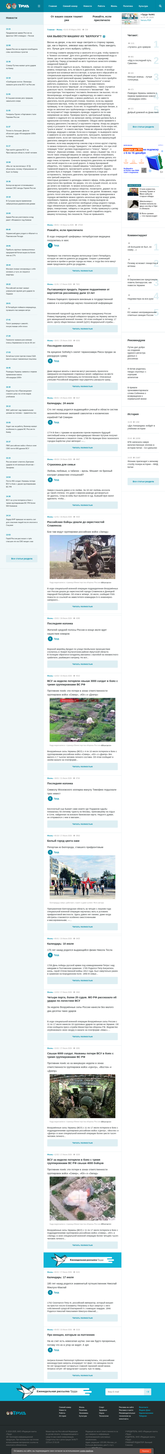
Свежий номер (70, 6)
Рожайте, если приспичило (102, 18)
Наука (101, 1413)
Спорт (101, 1407)
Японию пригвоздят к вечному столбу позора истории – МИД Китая (143, 464)
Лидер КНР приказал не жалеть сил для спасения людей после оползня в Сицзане (21, 522)
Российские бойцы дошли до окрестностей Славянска (75, 524)
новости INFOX (134, 185)
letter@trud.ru (97, 1448)
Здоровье (103, 1410)
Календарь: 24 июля (60, 403)
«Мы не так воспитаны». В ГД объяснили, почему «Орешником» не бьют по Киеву (21, 169)
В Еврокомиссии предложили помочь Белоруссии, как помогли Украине (142, 282)
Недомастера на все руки (140, 299)
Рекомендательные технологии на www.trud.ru (127, 1416)
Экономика (83, 1413)
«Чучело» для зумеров (139, 47)
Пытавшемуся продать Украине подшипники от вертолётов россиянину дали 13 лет (78, 291)
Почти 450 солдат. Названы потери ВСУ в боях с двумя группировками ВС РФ (21, 484)
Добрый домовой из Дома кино (143, 112)
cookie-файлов (86, 1451)
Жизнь (114, 6)
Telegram (143, 1416)
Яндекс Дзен (144, 1410)
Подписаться (147, 1391)
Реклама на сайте (126, 1407)
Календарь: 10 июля (60, 943)
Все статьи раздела (21, 558)
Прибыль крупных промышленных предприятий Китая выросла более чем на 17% (20, 252)
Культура (143, 6)
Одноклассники (146, 1413)
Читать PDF (146, 20)
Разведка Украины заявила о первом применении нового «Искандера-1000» (21, 374)
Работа (101, 6)
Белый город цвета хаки (63, 840)
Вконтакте (143, 1407)
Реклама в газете (126, 1410)
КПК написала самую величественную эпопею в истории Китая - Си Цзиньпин (142, 445)
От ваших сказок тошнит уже (67, 18)
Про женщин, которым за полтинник (71, 1334)
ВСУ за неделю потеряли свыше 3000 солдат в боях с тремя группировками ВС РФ (82, 682)
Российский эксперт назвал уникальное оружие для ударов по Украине (20, 291)
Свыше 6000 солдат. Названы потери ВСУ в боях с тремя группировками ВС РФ (80, 1055)
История (62, 1416)
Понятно (145, 1451)
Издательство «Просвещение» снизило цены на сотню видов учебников (19, 394)
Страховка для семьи (61, 464)
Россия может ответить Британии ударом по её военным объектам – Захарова (20, 465)
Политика (128, 6)
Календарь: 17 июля (60, 1277)
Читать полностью (82, 271)
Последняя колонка (60, 345)
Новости (87, 6)
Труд (56, 245)
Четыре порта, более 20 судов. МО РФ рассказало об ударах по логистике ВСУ (82, 999)
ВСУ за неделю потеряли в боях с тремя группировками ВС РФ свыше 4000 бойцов (75, 1161)
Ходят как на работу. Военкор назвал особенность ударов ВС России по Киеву (21, 429)
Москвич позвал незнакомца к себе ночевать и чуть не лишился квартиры (21, 272)
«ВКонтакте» (106, 582)
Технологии (103, 1416)
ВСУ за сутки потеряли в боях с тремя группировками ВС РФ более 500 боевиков (20, 503)
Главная (53, 6)
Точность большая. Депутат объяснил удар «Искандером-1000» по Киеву (21, 133)
